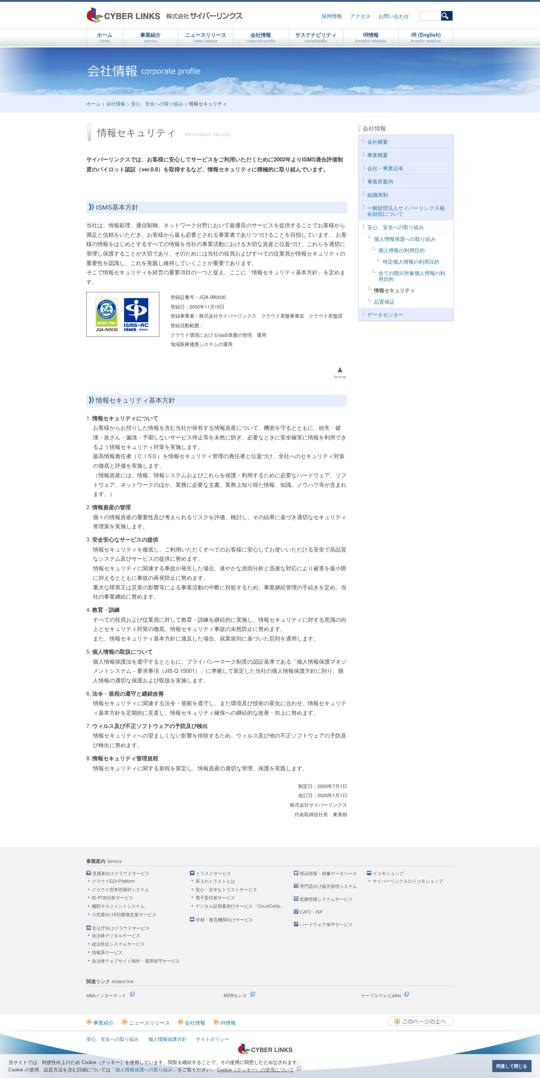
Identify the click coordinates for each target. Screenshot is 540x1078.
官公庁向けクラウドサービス (121, 928)
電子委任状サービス (215, 897)
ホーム (104, 37)
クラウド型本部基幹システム (120, 889)
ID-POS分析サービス (112, 897)
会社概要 (377, 141)
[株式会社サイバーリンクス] (265, 1052)
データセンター (385, 314)
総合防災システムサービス (118, 944)
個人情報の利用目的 (401, 250)
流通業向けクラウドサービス (121, 873)
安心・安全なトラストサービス (226, 889)
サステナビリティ (315, 37)
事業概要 (377, 154)
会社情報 (261, 37)
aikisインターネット (106, 995)
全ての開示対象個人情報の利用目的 (411, 276)
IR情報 (371, 37)
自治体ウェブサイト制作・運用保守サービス (136, 961)
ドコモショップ (388, 873)
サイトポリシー (212, 1038)
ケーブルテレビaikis (381, 995)
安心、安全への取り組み (157, 103)
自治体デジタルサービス (116, 935)
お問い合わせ (393, 16)
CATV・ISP (311, 912)
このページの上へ (421, 1021)
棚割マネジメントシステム (118, 906)
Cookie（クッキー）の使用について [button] (255, 1069)
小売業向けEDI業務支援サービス (124, 914)
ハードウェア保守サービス (326, 924)
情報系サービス (107, 952)
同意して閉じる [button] (511, 1066)
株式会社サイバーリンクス (164, 14)
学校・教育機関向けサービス (224, 919)
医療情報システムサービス (326, 899)
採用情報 (331, 16)
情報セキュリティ (394, 290)
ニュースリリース (205, 37)
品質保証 (384, 301)
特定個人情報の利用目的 (411, 261)
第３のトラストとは (215, 881)
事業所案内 (380, 181)
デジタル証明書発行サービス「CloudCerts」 (239, 906)
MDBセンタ (235, 995)
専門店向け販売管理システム (328, 886)
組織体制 (377, 194)
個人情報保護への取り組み (144, 1069)
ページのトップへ (339, 372)
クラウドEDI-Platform (113, 881)
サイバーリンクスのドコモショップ (407, 881)
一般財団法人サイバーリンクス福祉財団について (405, 210)
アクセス (360, 16)
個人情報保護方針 (167, 1038)
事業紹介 (150, 37)
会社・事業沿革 (385, 168)
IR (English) (426, 37)
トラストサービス (213, 873)
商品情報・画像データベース (328, 873)
